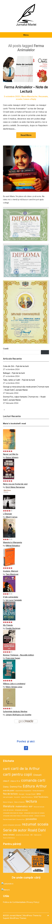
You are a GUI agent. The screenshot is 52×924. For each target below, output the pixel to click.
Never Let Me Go (10, 454)
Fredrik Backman (13, 628)
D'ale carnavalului (10, 597)
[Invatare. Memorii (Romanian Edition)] (9, 556)
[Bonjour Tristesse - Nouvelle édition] (9, 640)
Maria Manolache (29, 96)
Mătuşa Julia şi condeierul (14, 683)
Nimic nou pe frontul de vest (15, 484)
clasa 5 (6, 781)
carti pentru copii (17, 774)
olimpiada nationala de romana (34, 813)
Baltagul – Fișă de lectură (14, 373)
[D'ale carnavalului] (9, 583)
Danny (6, 787)
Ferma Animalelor (38, 791)
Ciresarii (37, 775)
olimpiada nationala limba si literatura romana (18, 816)
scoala (19, 99)
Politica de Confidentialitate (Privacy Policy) (21, 902)
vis (31, 835)
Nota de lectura (39, 807)
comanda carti (33, 780)
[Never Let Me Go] (9, 439)
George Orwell (30, 794)
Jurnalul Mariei (26, 24)
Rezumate (43, 96)
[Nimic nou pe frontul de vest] (8, 469)
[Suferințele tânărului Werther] (9, 697)
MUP (31, 807)
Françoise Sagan (13, 658)
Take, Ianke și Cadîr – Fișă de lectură (19, 380)
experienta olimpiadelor (23, 791)
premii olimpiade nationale (12, 825)
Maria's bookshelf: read (14, 423)
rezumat (29, 824)
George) (21, 794)
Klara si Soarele (19, 802)
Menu (26, 35)
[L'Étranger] (9, 498)
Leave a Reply (30, 99)
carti (6, 769)
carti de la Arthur (25, 768)
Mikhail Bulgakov (13, 545)
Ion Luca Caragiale (14, 600)
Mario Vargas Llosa (14, 687)
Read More (26, 135)
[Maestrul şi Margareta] (9, 528)
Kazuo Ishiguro (12, 457)
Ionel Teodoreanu (41, 797)
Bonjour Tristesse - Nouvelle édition (18, 655)
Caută (5, 348)
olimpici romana (39, 816)
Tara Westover (12, 574)
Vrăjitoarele (37, 835)
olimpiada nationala (21, 810)
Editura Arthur (35, 786)
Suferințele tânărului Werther (15, 711)
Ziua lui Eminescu (9, 838)
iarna (39, 794)
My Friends (8, 625)
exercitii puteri (8, 791)
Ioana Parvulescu (27, 797)
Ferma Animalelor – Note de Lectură (26, 89)
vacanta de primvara (22, 835)
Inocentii (17, 797)
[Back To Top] (48, 915)
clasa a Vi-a (15, 781)
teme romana (9, 834)
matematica (22, 806)
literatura (8, 806)
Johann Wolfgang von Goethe (18, 714)
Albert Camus (11, 517)
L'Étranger (7, 514)
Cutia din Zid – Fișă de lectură (16, 366)
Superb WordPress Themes (14, 918)
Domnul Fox (16, 786)
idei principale (8, 797)
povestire (31, 819)
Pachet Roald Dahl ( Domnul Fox (14, 819)
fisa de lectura (10, 793)
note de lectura (8, 810)
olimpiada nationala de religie (13, 813)
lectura (31, 801)
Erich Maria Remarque (15, 487)
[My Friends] (9, 611)
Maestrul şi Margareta (12, 542)
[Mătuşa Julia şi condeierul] (9, 669)
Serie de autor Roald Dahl (24, 830)
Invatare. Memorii (10, 571)
